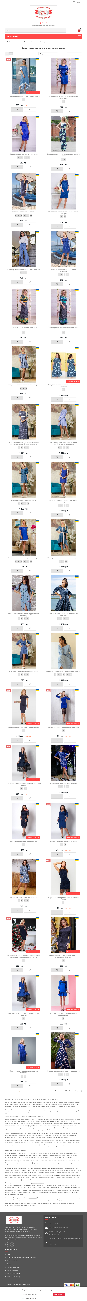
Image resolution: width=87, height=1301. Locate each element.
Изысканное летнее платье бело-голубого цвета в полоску (63, 443)
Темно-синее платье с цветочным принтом (63, 615)
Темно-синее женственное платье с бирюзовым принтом (63, 328)
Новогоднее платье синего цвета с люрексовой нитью (63, 956)
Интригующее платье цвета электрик (63, 727)
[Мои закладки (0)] (74, 2)
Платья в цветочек (13, 1270)
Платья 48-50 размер (13, 1276)
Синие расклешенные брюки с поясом (23, 269)
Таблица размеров (13, 1267)
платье (56, 1126)
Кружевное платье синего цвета (63, 783)
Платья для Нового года (31, 42)
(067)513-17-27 (42, 22)
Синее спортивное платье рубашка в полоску (23, 615)
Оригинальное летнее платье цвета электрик (63, 213)
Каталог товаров (16, 42)
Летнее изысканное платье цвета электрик (63, 501)
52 (21, 157)
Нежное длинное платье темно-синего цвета (63, 155)
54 (25, 157)
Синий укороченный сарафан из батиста (63, 270)
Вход (78, 2)
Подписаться (58, 1294)
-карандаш (62, 1126)
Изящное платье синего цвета (23, 500)
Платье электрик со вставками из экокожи (23, 1072)
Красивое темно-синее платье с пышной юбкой (23, 784)
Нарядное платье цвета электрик (24, 154)
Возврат (9, 1264)
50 (63, 101)
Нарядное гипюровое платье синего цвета (63, 898)
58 (65, 845)
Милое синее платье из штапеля (23, 897)
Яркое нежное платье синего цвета (23, 671)
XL (24, 215)
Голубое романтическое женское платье (63, 671)
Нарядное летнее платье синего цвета (63, 558)
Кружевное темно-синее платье (23, 841)
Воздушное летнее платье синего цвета (23, 385)
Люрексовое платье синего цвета (63, 841)
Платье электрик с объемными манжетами (63, 1014)
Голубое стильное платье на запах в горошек (63, 386)
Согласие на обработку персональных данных (21, 1257)
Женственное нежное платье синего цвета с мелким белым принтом (23, 443)
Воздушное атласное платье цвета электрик (63, 97)
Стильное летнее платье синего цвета (24, 96)
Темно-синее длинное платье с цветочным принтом (24, 328)
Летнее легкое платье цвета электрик (23, 558)
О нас (8, 1254)
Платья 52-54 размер (13, 1273)
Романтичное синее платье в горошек (63, 1071)
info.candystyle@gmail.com (58, 1227)
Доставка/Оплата (12, 1261)
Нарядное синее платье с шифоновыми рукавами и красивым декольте (23, 956)
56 (28, 157)
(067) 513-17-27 (54, 1223)
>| (19, 1091)
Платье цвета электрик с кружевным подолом (23, 1014)
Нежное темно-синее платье (24, 212)
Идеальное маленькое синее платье (23, 727)
